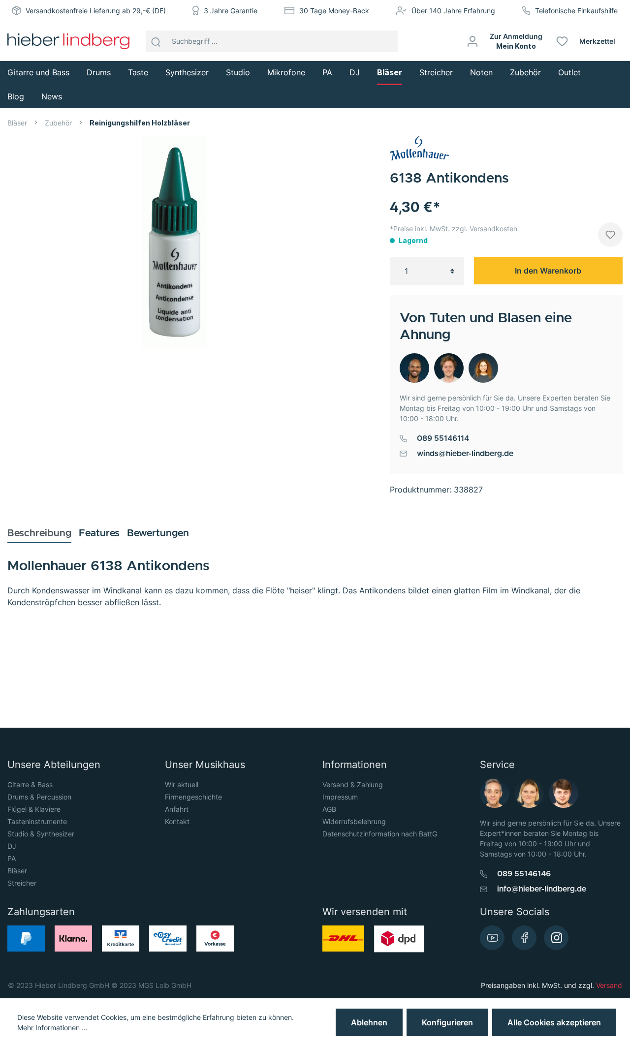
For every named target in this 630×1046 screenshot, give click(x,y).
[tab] (39, 533)
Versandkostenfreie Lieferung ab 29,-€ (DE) (96, 10)
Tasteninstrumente (37, 821)
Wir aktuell (181, 784)
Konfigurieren (447, 1022)
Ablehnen (369, 1022)
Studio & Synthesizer (40, 834)
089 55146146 (524, 874)
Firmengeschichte (193, 797)
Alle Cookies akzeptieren (554, 1022)
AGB (329, 809)
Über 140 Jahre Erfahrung (453, 10)
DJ (11, 846)
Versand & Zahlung (352, 784)
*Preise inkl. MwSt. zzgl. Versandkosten (453, 228)
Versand (609, 985)
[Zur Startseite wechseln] (68, 41)
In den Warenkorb (548, 271)
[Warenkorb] (626, 41)
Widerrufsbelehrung (354, 821)
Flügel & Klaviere (34, 809)
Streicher (21, 883)
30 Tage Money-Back (334, 10)
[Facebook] (524, 937)
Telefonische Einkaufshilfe (576, 10)
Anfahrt (177, 809)
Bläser (17, 870)
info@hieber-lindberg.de (541, 889)
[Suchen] (156, 41)
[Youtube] (492, 937)
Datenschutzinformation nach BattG (379, 834)
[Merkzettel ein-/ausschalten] (610, 234)
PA (11, 858)
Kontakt (177, 821)
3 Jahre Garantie (230, 10)
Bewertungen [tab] (158, 533)
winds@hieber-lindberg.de (465, 454)
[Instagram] (556, 937)
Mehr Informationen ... (52, 1027)
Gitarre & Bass (30, 784)
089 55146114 (443, 438)
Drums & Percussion (39, 797)
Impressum (340, 797)
